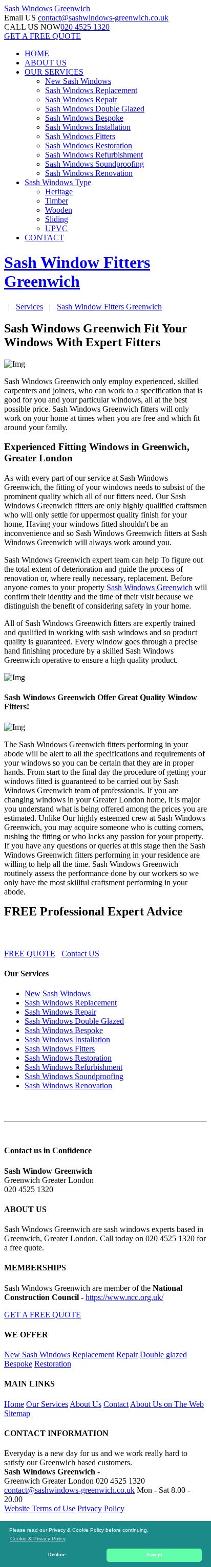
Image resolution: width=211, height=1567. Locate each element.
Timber (56, 200)
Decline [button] (57, 1554)
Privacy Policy (100, 1508)
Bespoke (18, 1363)
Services (29, 306)
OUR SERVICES (54, 72)
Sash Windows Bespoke (84, 118)
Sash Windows (47, 8)
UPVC (56, 228)
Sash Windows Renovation (89, 173)
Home (14, 1404)
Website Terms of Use (39, 1508)
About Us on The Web (167, 1404)
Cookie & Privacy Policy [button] (38, 1538)
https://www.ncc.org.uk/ (124, 1297)
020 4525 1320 (85, 27)
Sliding (56, 219)
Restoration (52, 1363)
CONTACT (44, 237)
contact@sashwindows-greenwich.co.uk (103, 17)
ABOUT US (46, 62)
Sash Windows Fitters (80, 136)
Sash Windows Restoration (88, 145)
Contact (116, 1404)
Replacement (93, 1354)
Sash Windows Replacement (91, 90)
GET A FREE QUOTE (42, 36)
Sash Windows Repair (81, 99)
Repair (127, 1354)
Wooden (58, 210)
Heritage (59, 191)
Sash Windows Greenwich (150, 587)
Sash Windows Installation (88, 127)
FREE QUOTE (29, 953)
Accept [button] (154, 1554)
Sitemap (17, 1413)
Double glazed (163, 1354)
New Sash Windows (78, 81)
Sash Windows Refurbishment (94, 154)
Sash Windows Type (58, 182)
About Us (85, 1404)
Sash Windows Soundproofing (94, 164)
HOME (37, 53)
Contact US (80, 953)
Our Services (47, 1404)
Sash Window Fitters (109, 306)
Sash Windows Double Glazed (94, 108)
